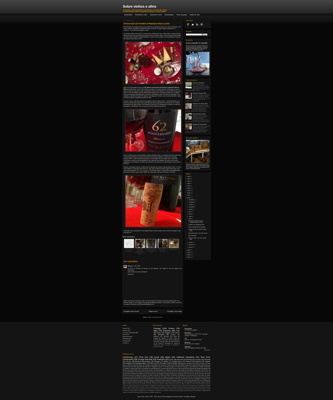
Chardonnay (128, 357)
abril (190, 218)
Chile (178, 331)
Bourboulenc (175, 373)
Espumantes (126, 336)
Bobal (124, 378)
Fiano (193, 373)
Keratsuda (142, 387)
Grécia (177, 333)
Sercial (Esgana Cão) (181, 390)
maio (190, 216)
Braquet (182, 373)
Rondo (209, 388)
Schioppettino (151, 390)
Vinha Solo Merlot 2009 (199, 114)
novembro (192, 202)
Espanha (167, 331)
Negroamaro (187, 372)
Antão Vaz (190, 377)
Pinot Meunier (190, 368)
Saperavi (153, 382)
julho (190, 211)
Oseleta (132, 377)
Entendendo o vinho (141, 14)
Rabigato (155, 365)
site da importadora (143, 170)
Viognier (207, 361)
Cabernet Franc (189, 365)
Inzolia (132, 375)
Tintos (124, 328)
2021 (188, 186)
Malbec (166, 361)
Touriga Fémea (205, 390)
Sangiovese (189, 363)
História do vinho (195, 14)
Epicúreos (188, 342)
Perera (124, 388)
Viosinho (149, 373)
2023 (188, 181)
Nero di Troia (182, 380)
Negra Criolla (206, 387)
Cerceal (188, 373)
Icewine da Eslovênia (198, 82)
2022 (188, 183)
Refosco (141, 382)
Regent (147, 382)
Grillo (131, 380)
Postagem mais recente (131, 311)
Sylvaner (190, 390)
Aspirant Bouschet (199, 377)
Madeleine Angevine (155, 387)
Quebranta (206, 380)
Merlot (167, 357)
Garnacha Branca (155, 372)
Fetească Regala (160, 385)
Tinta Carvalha (197, 390)
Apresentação (128, 14)
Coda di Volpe (200, 383)
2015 (188, 250)
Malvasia (188, 361)
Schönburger (158, 390)
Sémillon (208, 366)
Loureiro (128, 361)
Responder (131, 274)
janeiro (191, 247)
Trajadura (129, 363)
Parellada (138, 377)
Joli (186, 338)
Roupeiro (197, 370)
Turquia (175, 343)
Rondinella (190, 370)
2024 (188, 178)
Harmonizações (169, 14)
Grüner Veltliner (178, 372)
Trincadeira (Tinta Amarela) (168, 363)
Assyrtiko (145, 368)
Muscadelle (191, 387)
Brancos (125, 330)
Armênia (162, 344)
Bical (156, 368)
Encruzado (150, 370)
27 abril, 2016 (136, 266)
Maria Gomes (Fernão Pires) (177, 368)
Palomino (198, 361)
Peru (172, 341)
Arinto (171, 359)
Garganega (174, 385)
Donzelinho (163, 378)
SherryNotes (188, 328)
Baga (182, 363)
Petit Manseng (142, 388)
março (191, 242)
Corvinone (156, 378)
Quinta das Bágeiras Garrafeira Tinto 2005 (195, 348)
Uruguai (155, 338)
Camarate (189, 383)
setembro (191, 207)
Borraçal (130, 378)
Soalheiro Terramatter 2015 (200, 103)
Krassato (137, 380)
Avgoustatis (155, 383)
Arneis (138, 383)
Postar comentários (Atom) (155, 317)
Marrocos (155, 346)
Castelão (140, 372)
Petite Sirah (149, 388)
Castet (194, 383)
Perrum (129, 388)
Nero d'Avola (195, 372)
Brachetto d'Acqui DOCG (199, 93)
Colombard (149, 378)
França (171, 328)
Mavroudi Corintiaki (161, 380)
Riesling (189, 359)
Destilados (125, 338)
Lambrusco (145, 375)
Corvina (142, 370)
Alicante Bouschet (136, 368)
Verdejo (127, 368)
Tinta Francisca (177, 382)
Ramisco (204, 388)
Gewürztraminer (200, 363)
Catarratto (136, 378)
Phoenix (161, 388)
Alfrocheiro (205, 370)
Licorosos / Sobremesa (129, 332)
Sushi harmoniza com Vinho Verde (197, 233)
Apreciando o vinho (156, 14)
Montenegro (168, 343)
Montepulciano (183, 375)
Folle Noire (199, 373)
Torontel (196, 382)
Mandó (169, 387)
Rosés (124, 334)
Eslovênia (166, 336)
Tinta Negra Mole (187, 382)
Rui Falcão (188, 332)
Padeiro (195, 380)
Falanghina (153, 385)
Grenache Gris (193, 385)
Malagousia (163, 387)
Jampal (128, 387)
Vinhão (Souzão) (177, 365)
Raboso (198, 388)
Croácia (161, 341)
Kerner (147, 387)
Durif (177, 378)
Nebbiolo (168, 370)
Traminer (125, 392)
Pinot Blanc (148, 365)
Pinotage (193, 388)
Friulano (191, 378)
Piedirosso (176, 388)
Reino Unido (173, 338)
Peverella (156, 388)
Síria (160, 346)
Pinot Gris (125, 366)
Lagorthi (138, 375)
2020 (188, 188)
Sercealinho (172, 390)
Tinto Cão (153, 363)
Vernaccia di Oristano (138, 392)
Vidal (207, 382)
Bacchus (162, 383)
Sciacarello (165, 390)
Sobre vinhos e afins (139, 6)
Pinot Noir (143, 357)
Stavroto (169, 382)
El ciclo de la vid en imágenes (192, 343)
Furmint (178, 366)
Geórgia (168, 344)
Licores (125, 343)
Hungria (163, 338)
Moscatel (180, 359)
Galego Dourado (206, 378)
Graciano (169, 372)
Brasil (159, 333)
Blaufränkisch (132, 372)
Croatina (130, 385)
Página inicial (153, 311)
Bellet (167, 383)
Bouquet (178, 383)
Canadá (160, 343)
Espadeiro (146, 372)
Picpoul (170, 388)
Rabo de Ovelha (127, 382)
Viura (131, 365)
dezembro (192, 199)
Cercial (142, 378)
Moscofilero (202, 375)
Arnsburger (143, 383)
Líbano (166, 341)
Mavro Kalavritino (154, 375)
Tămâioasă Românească (138, 373)
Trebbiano (165, 377)
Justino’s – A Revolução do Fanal (193, 339)
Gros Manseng (201, 385)
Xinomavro (172, 377)
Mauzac (152, 380)
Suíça (175, 336)
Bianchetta (172, 383)
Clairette (147, 366)
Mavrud (163, 375)
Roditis (182, 370)
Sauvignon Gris (143, 390)
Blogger (193, 396)
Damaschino (136, 385)
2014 (188, 252)
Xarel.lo (155, 373)
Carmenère (163, 368)
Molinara (175, 375)
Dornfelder (170, 378)
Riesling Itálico (126, 373)
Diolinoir (147, 385)
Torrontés (158, 377)
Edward (130, 266)
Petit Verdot (139, 365)
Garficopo (188, 346)
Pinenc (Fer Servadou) (185, 388)
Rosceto (126, 390)
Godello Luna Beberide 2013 (196, 224)
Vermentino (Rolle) (166, 365)
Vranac (146, 392)
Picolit (166, 388)
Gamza (126, 380)
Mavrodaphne (159, 370)
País (200, 380)
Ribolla (144, 377)
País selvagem (192, 235)
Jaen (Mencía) (193, 366)
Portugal (157, 328)
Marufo (180, 387)
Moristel (185, 387)
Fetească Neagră (169, 366)
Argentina (156, 336)
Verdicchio (130, 392)
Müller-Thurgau (198, 387)
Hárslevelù (125, 375)
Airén (184, 377)
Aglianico (124, 383)
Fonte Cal (206, 373)
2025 (188, 176)
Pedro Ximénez (205, 372)
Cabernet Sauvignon (185, 357)
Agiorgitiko (161, 373)
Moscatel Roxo (193, 375)
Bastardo (125, 370)
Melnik (168, 375)
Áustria (155, 341)
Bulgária (168, 333)
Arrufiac (149, 383)
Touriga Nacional (145, 359)
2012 (188, 257)
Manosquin (174, 387)
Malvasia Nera (144, 380)
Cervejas (125, 340)
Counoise (125, 385)
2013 (188, 254)
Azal (152, 368)
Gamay (185, 366)
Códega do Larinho (157, 366)
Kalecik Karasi (135, 387)
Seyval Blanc (161, 382)
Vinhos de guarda (181, 14)
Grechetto (186, 385)
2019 (188, 190)
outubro (191, 204)
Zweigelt (151, 392)
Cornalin (207, 383)
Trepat (202, 382)
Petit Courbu (135, 388)
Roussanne (151, 377)
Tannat (132, 366)
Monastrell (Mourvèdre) (142, 361)
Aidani (179, 377)
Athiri (207, 377)
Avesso (125, 372)
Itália (155, 331)
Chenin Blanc (134, 370)
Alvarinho (207, 359)
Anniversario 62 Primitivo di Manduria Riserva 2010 (195, 221)
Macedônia (175, 344)
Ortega (189, 380)
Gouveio (198, 365)
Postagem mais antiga (174, 311)
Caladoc (183, 383)
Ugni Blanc (139, 366)
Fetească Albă (183, 378)
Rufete (201, 366)
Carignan (157, 361)
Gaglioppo (197, 378)
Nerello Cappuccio (172, 380)
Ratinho (135, 382)
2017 (188, 195)
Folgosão (168, 385)
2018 (188, 193)
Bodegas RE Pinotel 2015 (200, 124)
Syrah (156, 357)
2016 (188, 197)
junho (190, 214)
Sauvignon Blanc (140, 363)
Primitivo (175, 370)
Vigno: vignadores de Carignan (196, 227)
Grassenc (180, 385)
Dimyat (142, 385)
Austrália (155, 339)
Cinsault (198, 359)
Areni (134, 383)
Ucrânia (155, 344)
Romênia (173, 334)
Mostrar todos (207, 349)
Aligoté (168, 373)
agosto (191, 209)
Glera (164, 372)
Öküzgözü (157, 392)
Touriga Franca (177, 361)
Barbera (206, 368)
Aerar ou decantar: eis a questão (196, 43)
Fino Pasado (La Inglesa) (191, 330)
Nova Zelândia (174, 339)
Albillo (129, 383)
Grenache (161, 359)
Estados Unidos (164, 339)
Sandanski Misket (134, 390)
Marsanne (205, 365)
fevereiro (191, 244)
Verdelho (199, 368)
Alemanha (161, 334)
